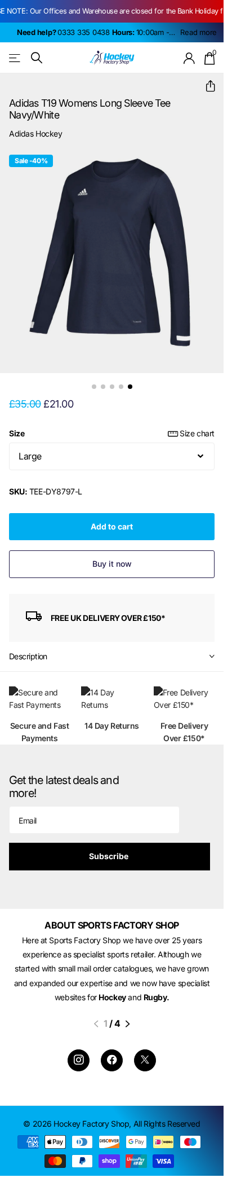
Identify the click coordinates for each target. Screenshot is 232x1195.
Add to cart (112, 526)
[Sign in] (189, 58)
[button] (206, 86)
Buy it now (112, 563)
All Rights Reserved (166, 1123)
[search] (36, 58)
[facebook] (112, 1060)
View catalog (15, 58)
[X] (145, 1060)
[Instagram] (79, 1060)
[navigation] (94, 386)
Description (28, 656)
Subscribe (109, 856)
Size (112, 433)
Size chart (197, 433)
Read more (198, 32)
